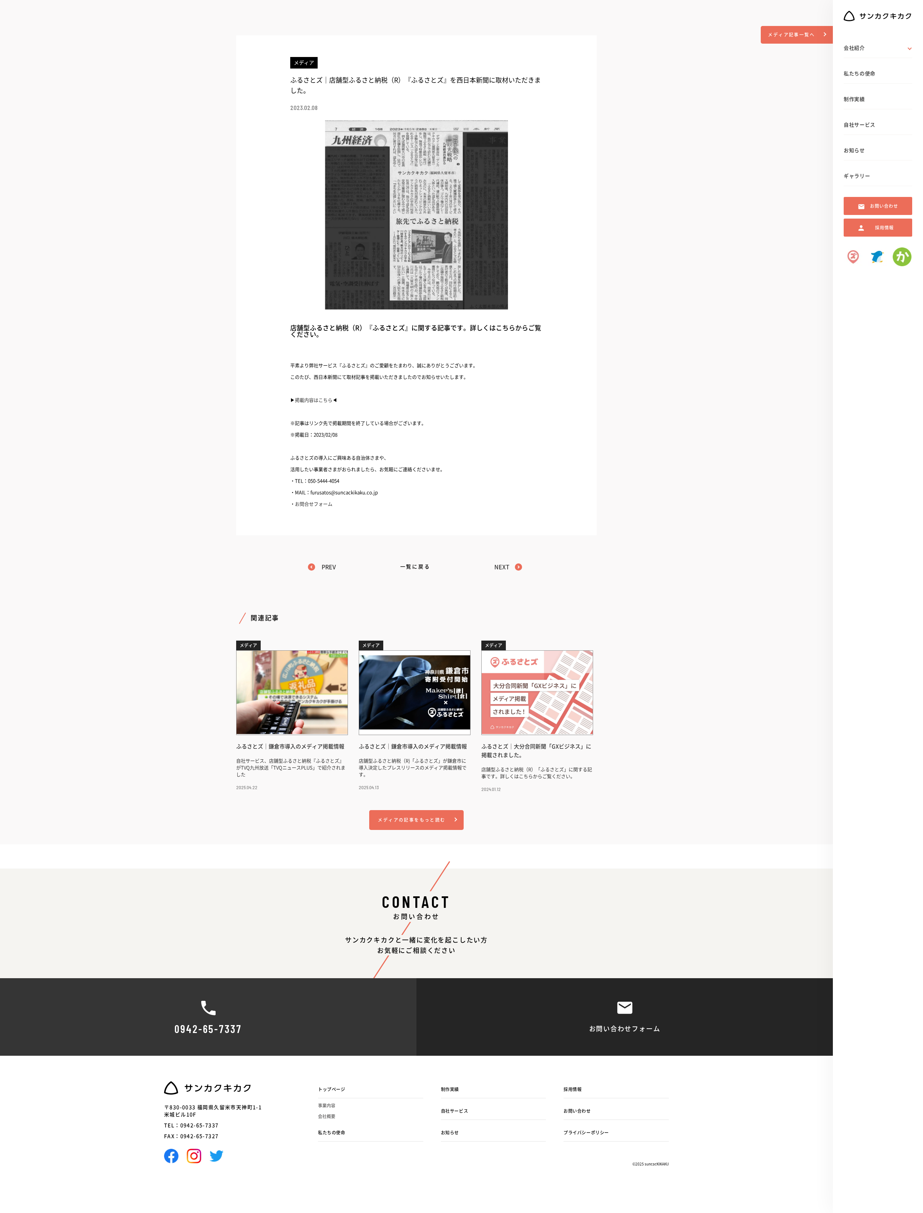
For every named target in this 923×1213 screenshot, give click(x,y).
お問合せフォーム (313, 504)
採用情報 (573, 1089)
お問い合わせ (577, 1111)
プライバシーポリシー (586, 1132)
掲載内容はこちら (313, 400)
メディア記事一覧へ (791, 34)
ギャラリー (857, 176)
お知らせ (450, 1132)
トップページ (331, 1089)
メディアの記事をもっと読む (411, 820)
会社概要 (326, 1116)
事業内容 (326, 1105)
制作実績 (450, 1089)
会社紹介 (854, 47)
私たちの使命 (331, 1132)
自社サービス (454, 1111)
